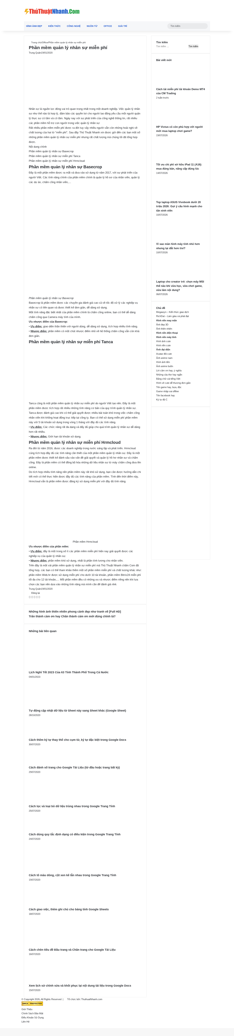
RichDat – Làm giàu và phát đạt (172, 316)
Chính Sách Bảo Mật (32, 1013)
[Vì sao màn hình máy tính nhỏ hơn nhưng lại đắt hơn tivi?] (173, 240)
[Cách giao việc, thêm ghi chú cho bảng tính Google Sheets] (50, 904)
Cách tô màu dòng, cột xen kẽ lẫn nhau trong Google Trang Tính (72, 875)
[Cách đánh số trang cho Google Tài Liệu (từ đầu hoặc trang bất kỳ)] (44, 763)
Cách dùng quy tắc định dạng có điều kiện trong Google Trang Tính (75, 834)
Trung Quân (35, 52)
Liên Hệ (25, 1021)
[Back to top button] (1, 1026)
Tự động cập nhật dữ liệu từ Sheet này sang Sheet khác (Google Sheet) (77, 710)
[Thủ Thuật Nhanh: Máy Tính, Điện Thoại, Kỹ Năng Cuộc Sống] (52, 10)
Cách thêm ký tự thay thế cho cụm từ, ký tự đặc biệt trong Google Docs (77, 739)
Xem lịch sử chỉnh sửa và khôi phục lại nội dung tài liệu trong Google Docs (80, 985)
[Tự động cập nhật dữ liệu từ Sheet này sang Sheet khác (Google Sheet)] (53, 706)
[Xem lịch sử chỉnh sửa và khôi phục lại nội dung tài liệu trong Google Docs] (51, 981)
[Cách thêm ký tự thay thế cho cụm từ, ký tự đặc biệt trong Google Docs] (45, 735)
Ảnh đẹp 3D (162, 324)
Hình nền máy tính (166, 337)
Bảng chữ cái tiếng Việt (168, 378)
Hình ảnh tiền (163, 362)
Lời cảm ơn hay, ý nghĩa (168, 370)
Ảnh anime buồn (164, 366)
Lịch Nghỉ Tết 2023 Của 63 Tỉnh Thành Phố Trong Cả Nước (69, 672)
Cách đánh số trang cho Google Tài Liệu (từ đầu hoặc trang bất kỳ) (74, 767)
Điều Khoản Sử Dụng (32, 1017)
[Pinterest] (35, 597)
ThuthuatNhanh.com (91, 999)
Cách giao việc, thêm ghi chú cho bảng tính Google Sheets (69, 909)
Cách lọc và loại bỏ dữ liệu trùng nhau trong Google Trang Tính (72, 806)
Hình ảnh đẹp (34, 26)
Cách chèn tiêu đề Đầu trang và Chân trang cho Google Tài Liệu (72, 949)
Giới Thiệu (26, 1009)
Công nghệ (74, 26)
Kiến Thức (54, 26)
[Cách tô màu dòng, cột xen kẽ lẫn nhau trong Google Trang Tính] (56, 870)
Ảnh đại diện (163, 349)
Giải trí (122, 26)
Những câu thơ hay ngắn (169, 374)
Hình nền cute (163, 345)
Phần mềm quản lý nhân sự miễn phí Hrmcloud (57, 160)
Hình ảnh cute (163, 341)
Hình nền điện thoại (167, 332)
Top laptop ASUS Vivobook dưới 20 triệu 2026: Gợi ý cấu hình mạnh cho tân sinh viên (179, 206)
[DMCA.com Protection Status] (32, 1005)
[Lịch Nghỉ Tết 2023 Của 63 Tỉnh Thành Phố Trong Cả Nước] (60, 667)
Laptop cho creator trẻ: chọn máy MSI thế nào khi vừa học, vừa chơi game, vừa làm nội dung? (180, 286)
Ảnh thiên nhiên (164, 328)
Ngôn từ (92, 26)
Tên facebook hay (165, 395)
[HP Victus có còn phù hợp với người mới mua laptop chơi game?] (173, 122)
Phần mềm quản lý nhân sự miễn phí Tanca (54, 156)
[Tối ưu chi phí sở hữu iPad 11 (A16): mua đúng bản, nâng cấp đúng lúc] (173, 160)
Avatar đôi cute (164, 353)
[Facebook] (30, 597)
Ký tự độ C (161, 399)
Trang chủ (36, 42)
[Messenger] (37, 597)
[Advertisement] (85, 78)
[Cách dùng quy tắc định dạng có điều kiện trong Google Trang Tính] (44, 829)
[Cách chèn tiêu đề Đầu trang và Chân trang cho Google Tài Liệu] (55, 945)
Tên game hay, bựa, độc (168, 387)
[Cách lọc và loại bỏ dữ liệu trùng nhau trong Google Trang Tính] (54, 801)
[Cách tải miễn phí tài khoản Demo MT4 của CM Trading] (173, 85)
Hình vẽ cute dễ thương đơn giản (173, 383)
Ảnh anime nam (164, 358)
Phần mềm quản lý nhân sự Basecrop (51, 151)
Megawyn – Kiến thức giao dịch (172, 312)
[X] (32, 597)
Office (108, 26)
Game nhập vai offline (167, 391)
